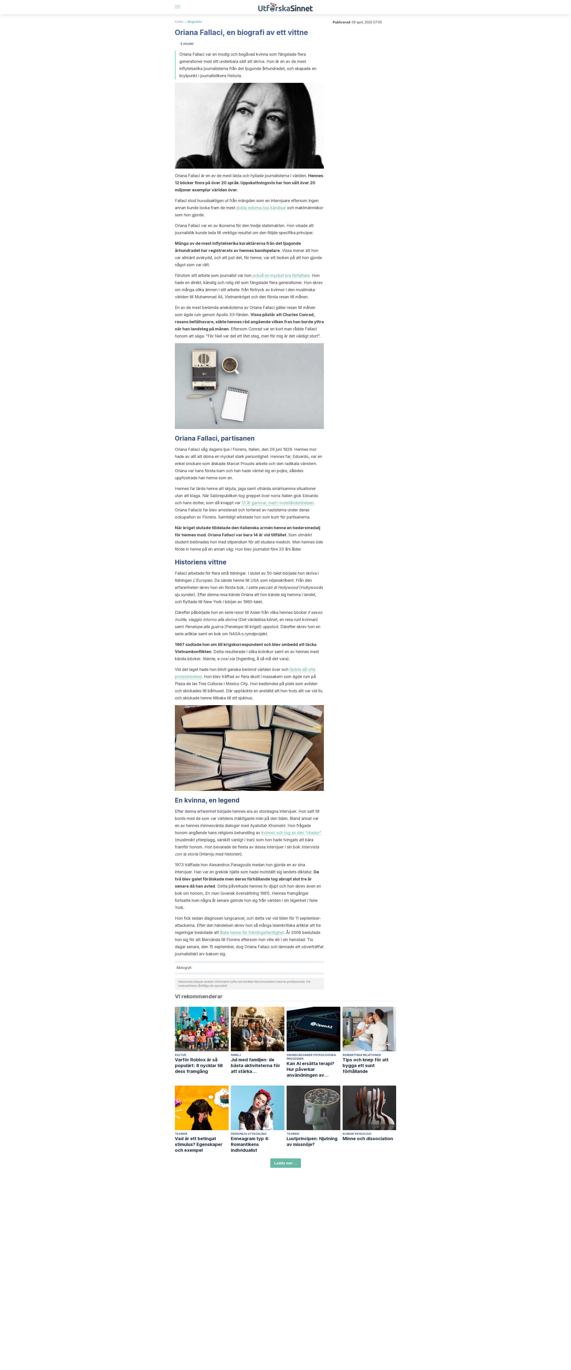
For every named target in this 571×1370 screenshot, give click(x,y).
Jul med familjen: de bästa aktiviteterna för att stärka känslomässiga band (255, 1065)
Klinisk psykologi (357, 1133)
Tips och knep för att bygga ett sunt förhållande (366, 1065)
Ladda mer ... (285, 1163)
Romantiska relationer (362, 1055)
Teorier (181, 1133)
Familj (236, 1055)
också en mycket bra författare (281, 275)
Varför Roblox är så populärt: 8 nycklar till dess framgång (199, 1065)
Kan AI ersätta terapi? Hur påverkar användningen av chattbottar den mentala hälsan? (313, 1069)
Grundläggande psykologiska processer (311, 1056)
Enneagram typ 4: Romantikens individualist (250, 1144)
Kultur (179, 21)
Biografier (195, 21)
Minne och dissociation (368, 1138)
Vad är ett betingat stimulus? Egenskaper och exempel (198, 1144)
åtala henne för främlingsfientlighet (252, 932)
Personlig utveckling (249, 1133)
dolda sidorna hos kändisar (261, 207)
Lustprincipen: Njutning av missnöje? (312, 1141)
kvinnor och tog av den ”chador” (291, 832)
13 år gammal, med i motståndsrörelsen (278, 502)
